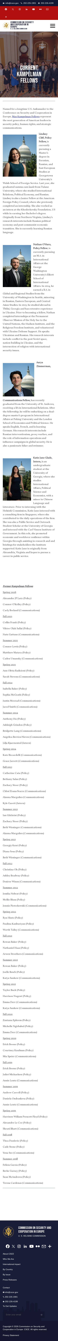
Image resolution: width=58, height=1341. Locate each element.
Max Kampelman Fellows (26, 116)
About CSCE (8, 1254)
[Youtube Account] (33, 9)
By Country (8, 1269)
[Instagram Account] (20, 9)
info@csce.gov (12, 3)
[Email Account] (47, 9)
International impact (11, 1264)
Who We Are (8, 1259)
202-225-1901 (29, 3)
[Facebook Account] (6, 9)
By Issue (6, 1274)
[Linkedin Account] (27, 9)
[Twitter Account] (13, 9)
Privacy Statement (11, 1335)
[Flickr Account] (40, 9)
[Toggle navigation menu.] (52, 26)
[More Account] (6, 17)
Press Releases (10, 1280)
